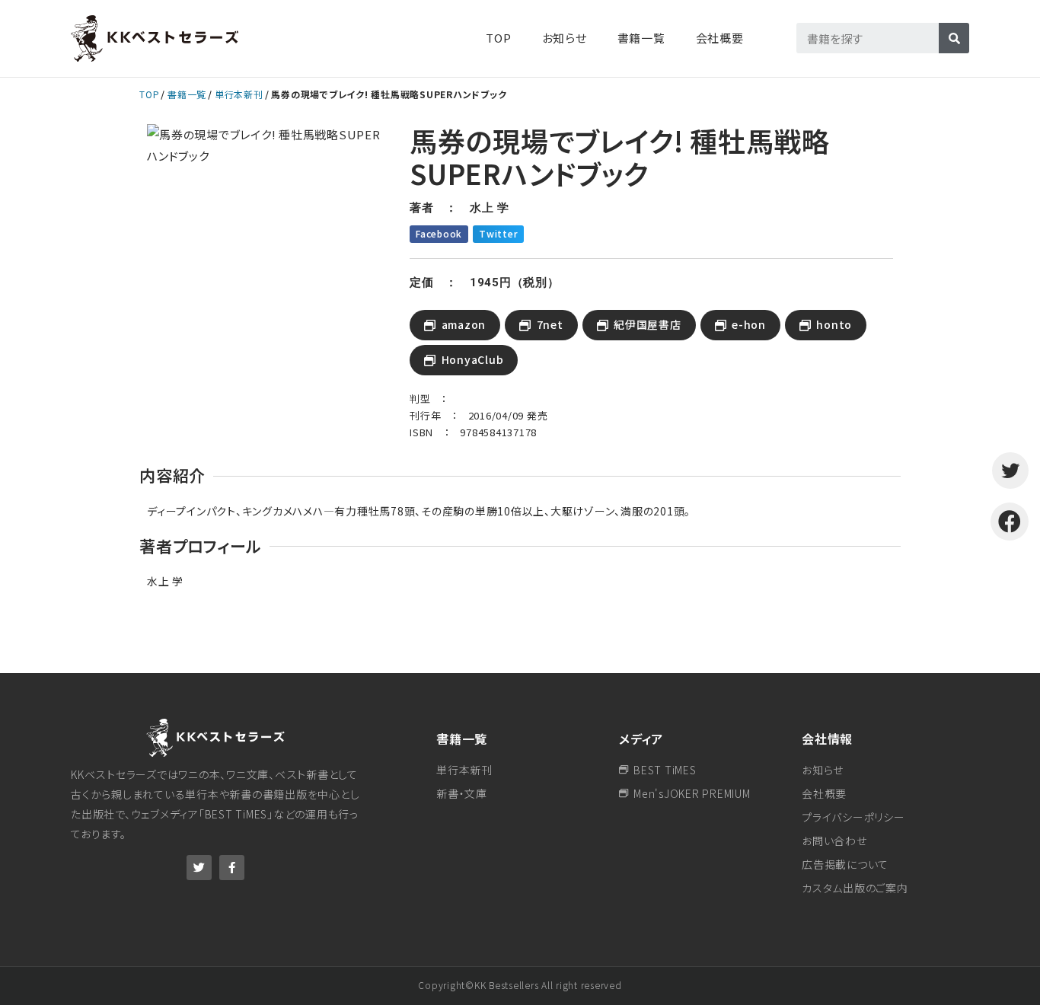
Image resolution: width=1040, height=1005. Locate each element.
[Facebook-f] (231, 867)
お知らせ (564, 38)
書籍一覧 (186, 94)
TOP (498, 38)
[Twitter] (199, 867)
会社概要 (720, 38)
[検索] (954, 38)
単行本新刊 (239, 94)
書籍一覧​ (641, 38)
